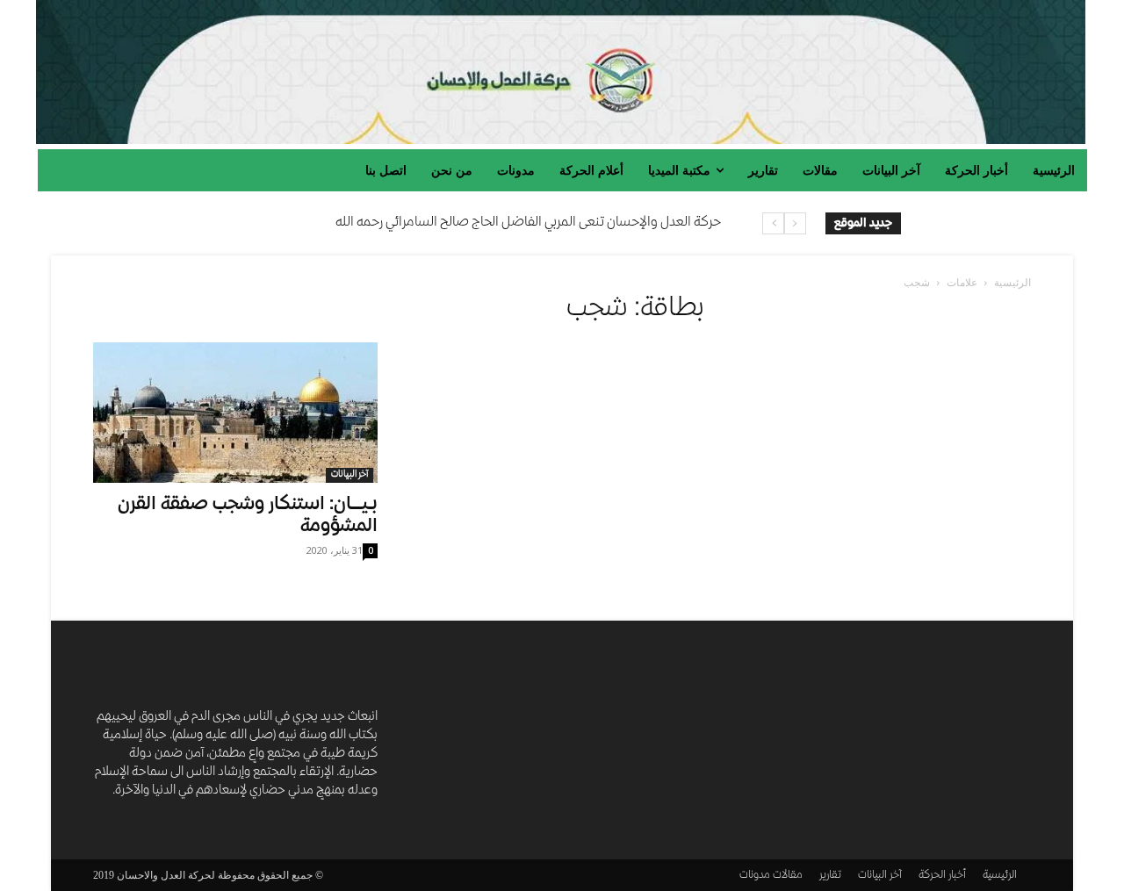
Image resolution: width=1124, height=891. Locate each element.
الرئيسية (1012, 282)
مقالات (788, 875)
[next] (773, 223)
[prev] (795, 223)
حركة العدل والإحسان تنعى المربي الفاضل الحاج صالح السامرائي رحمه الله (528, 223)
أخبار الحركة (942, 875)
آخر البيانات (349, 475)
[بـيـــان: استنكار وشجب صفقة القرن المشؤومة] (235, 412)
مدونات (754, 875)
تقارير (830, 875)
